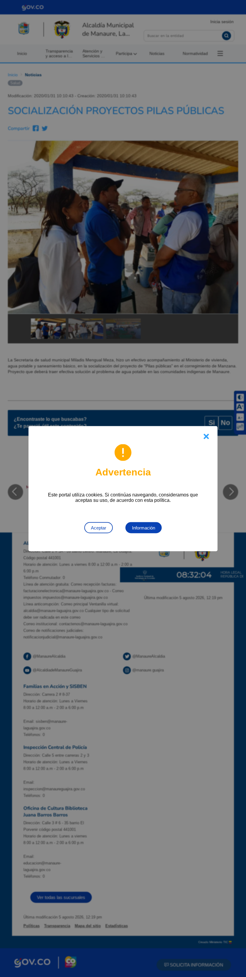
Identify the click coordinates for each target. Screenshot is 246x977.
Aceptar (98, 527)
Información (143, 527)
